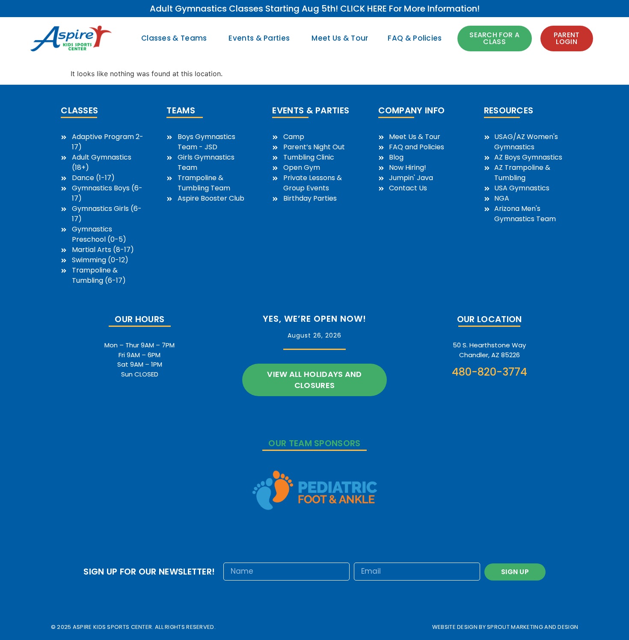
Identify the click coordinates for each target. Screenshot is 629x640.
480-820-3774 (489, 372)
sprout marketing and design (532, 627)
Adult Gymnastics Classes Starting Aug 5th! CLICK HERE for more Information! (315, 9)
